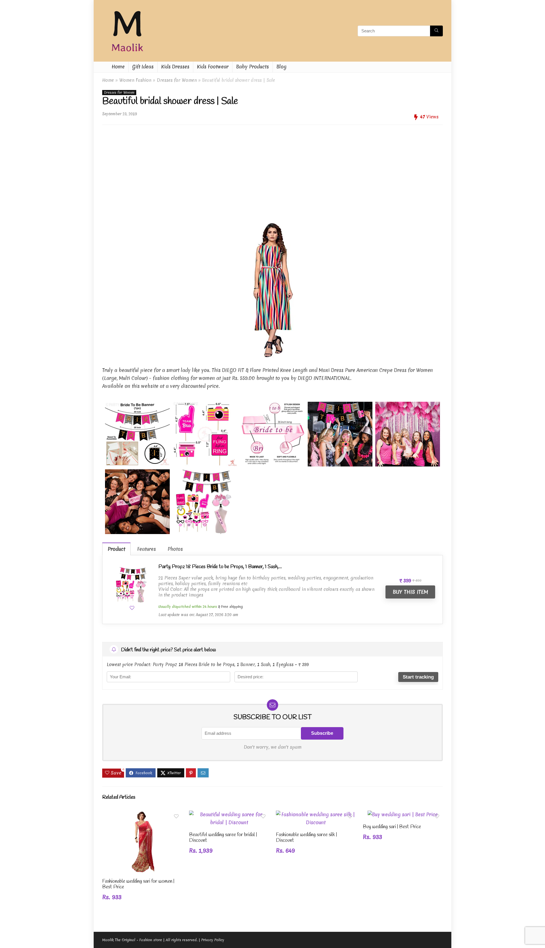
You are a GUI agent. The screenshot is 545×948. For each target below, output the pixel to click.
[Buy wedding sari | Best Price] (403, 814)
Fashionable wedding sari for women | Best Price (138, 884)
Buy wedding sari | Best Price (392, 827)
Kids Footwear (213, 66)
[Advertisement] (272, 169)
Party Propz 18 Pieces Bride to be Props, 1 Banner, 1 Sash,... (220, 566)
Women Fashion (135, 80)
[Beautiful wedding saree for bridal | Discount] (229, 814)
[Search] (436, 31)
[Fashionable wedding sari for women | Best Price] (142, 814)
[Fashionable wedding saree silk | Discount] (316, 814)
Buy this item (410, 591)
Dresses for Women (177, 80)
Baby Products (252, 66)
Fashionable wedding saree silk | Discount (306, 838)
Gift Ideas (143, 66)
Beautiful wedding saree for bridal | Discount (223, 838)
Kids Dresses (175, 66)
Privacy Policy (212, 939)
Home (118, 66)
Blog (281, 66)
